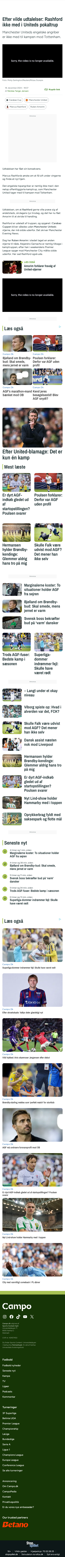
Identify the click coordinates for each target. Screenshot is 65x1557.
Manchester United (38, 100)
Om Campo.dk (10, 1486)
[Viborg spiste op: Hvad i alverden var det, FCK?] (12, 711)
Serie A (6, 1444)
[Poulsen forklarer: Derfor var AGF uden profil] (48, 482)
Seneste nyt (9, 1370)
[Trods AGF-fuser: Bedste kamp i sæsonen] (16, 642)
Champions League (12, 1454)
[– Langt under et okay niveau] (12, 695)
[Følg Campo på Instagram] (4, 1316)
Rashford (27, 209)
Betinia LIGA (9, 1418)
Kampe (6, 1375)
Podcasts (7, 1391)
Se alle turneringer (12, 1470)
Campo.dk (6, 1323)
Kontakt (6, 1496)
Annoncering (9, 1481)
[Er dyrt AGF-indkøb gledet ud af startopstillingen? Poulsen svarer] (16, 482)
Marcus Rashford (18, 107)
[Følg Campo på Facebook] (11, 1316)
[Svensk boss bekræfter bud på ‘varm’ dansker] (12, 622)
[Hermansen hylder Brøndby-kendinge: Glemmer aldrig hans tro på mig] (16, 532)
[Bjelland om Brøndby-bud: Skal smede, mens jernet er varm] (12, 606)
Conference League (13, 1465)
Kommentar (8, 1396)
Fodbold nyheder (11, 1365)
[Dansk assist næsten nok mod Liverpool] (12, 744)
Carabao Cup (15, 100)
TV (3, 1381)
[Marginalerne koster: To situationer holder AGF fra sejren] (12, 589)
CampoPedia (9, 1491)
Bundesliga (8, 1439)
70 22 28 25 (48, 1551)
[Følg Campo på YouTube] (25, 1316)
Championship (10, 1428)
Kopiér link (54, 89)
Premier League (11, 1423)
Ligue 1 (6, 1449)
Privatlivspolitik (10, 1502)
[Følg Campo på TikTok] (18, 1316)
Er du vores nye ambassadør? (18, 1507)
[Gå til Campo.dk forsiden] (16, 1310)
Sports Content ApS (10, 1326)
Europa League (10, 1460)
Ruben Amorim (37, 107)
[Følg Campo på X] (32, 1316)
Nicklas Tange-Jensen (18, 91)
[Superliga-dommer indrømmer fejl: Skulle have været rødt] (48, 642)
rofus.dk (39, 1554)
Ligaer (5, 1386)
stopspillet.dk (11, 1554)
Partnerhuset (17, 1345)
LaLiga (5, 1434)
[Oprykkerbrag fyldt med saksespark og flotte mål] (12, 819)
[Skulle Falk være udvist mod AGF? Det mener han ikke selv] (48, 532)
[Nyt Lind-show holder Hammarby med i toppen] (12, 802)
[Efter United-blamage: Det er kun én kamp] (32, 428)
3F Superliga (9, 1413)
